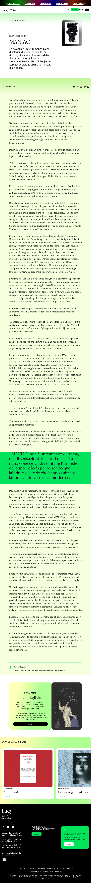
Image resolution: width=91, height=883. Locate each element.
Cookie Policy (67, 868)
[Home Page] (9, 9)
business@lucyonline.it (12, 835)
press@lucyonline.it (10, 841)
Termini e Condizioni (36, 868)
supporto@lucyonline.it (12, 847)
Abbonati (75, 9)
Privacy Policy (53, 868)
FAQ (51, 872)
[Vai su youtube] (13, 827)
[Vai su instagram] (3, 827)
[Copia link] (88, 87)
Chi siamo (22, 868)
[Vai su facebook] (8, 827)
